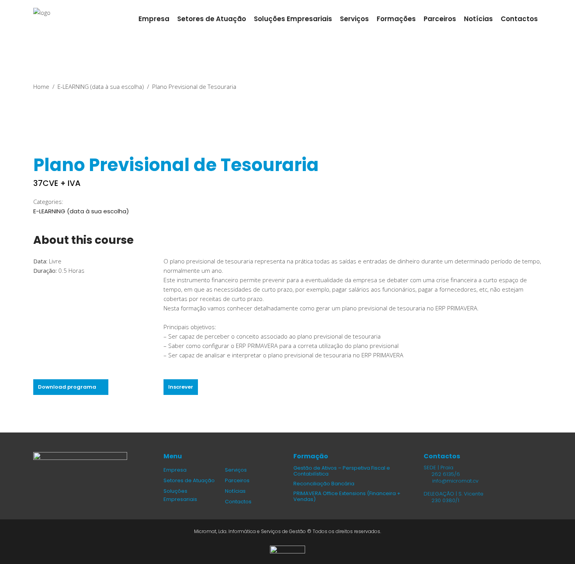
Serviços (236, 470)
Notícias (235, 491)
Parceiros (237, 480)
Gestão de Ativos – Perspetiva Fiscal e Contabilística (341, 471)
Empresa (175, 470)
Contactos (238, 501)
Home (41, 86)
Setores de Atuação (189, 480)
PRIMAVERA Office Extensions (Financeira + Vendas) (347, 496)
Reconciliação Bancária (323, 483)
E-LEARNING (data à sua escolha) (101, 86)
